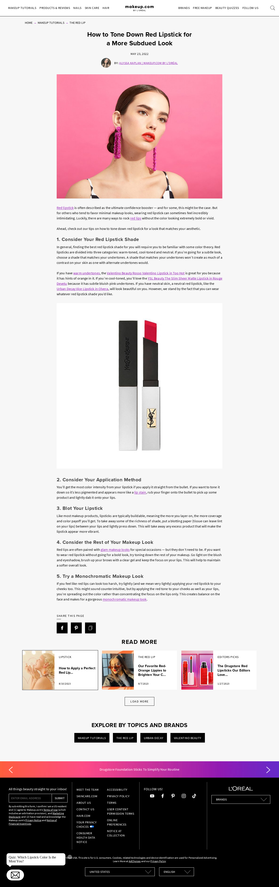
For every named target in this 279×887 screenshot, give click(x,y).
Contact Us (85, 809)
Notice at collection (116, 833)
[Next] (268, 770)
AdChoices (135, 861)
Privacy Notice (33, 820)
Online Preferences (116, 822)
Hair (105, 8)
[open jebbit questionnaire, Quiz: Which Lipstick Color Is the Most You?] (15, 875)
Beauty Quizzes (227, 8)
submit (60, 798)
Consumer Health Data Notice (86, 837)
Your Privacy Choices (87, 824)
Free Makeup (202, 8)
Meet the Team (88, 790)
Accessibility (117, 790)
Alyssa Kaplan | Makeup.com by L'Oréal (148, 63)
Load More (139, 701)
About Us (84, 803)
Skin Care (92, 8)
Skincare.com (87, 796)
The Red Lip (78, 23)
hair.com (83, 816)
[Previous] (10, 770)
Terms (111, 803)
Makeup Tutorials (22, 8)
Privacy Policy (118, 796)
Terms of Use (50, 809)
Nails (77, 8)
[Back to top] (268, 876)
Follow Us (250, 8)
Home (28, 23)
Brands (184, 8)
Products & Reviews (54, 8)
